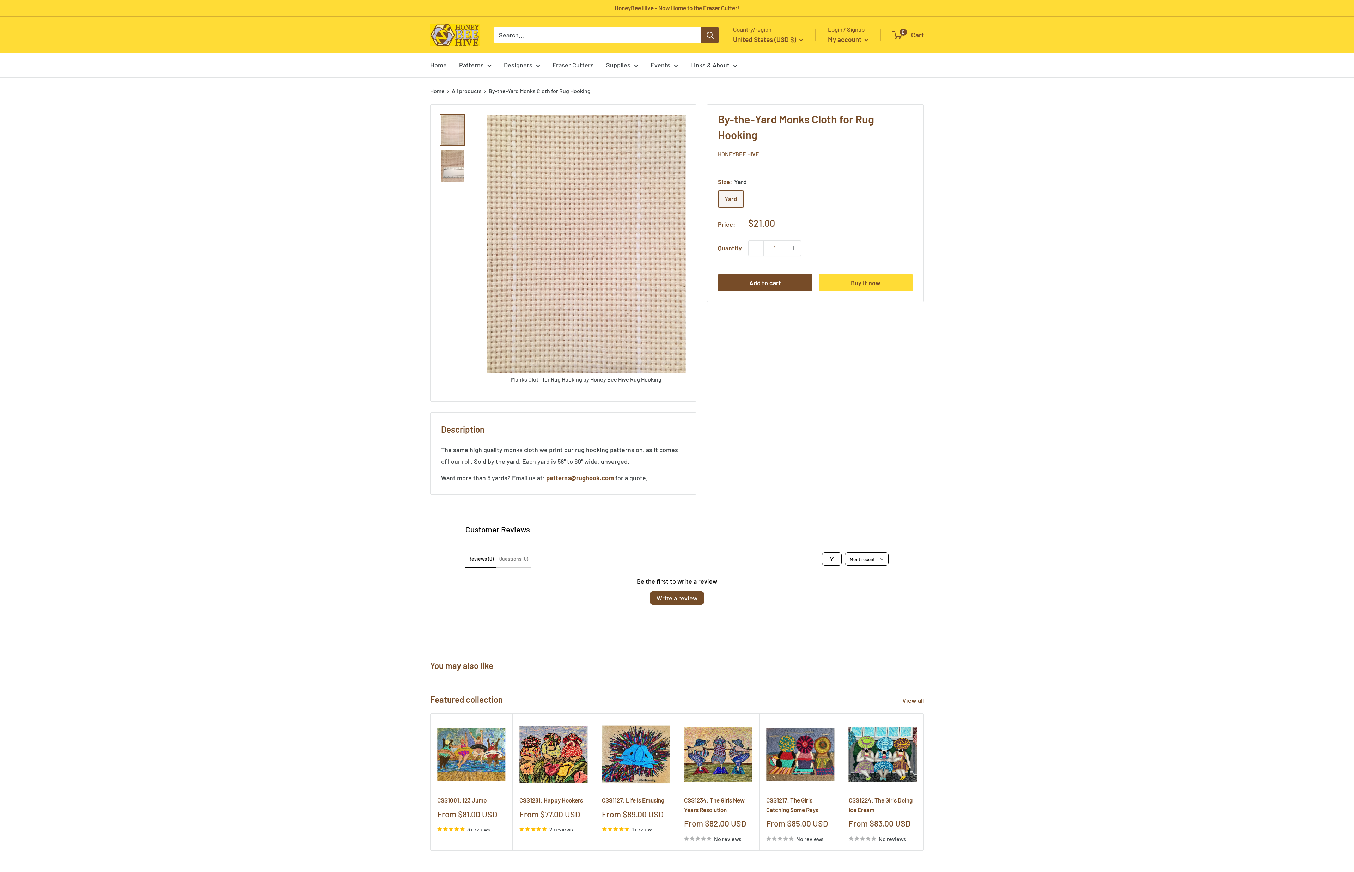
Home (438, 65)
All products (467, 90)
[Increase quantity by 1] (793, 247)
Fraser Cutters (573, 65)
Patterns (471, 65)
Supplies (618, 65)
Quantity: (731, 248)
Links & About (710, 65)
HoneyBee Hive (738, 154)
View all (913, 700)
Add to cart (765, 282)
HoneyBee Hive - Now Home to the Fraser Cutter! (677, 7)
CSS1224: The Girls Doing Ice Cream (881, 805)
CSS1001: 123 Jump (462, 800)
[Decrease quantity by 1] (756, 247)
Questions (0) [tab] (513, 559)
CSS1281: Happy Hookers (551, 800)
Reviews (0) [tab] (481, 559)
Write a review (677, 598)
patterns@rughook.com (580, 478)
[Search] (710, 35)
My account (845, 39)
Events (660, 65)
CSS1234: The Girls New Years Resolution (714, 805)
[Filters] (832, 559)
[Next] (924, 782)
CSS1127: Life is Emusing (633, 800)
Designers (518, 65)
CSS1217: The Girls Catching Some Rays (792, 805)
